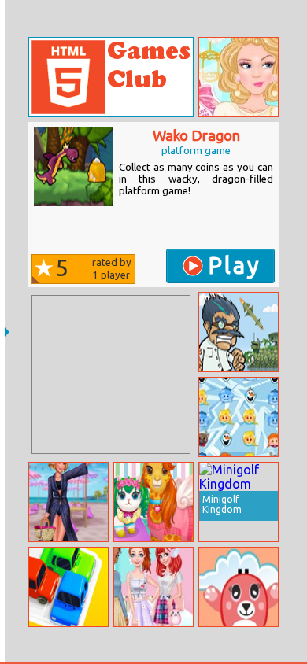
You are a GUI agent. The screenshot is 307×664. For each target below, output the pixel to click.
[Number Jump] (238, 587)
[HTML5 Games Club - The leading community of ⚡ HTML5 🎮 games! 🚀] (111, 77)
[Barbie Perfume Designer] (238, 77)
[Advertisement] (111, 374)
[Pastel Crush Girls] (153, 587)
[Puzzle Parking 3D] (68, 587)
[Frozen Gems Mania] (238, 417)
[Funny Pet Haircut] (153, 502)
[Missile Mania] (238, 332)
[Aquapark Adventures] (68, 502)
